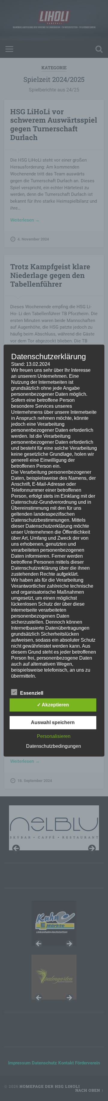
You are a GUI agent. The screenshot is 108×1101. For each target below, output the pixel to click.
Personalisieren (53, 736)
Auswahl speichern (53, 722)
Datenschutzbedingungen (53, 746)
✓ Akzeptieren (53, 704)
